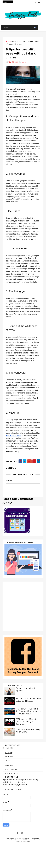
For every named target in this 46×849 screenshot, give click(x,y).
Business (9, 756)
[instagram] (39, 2)
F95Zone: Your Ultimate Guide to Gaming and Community (26, 721)
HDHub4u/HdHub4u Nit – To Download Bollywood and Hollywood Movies (28, 711)
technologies (11, 774)
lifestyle (9, 765)
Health (8, 761)
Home (8, 41)
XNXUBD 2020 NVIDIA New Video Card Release (28, 699)
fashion (15, 41)
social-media (11, 769)
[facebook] (35, 2)
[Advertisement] (23, 606)
